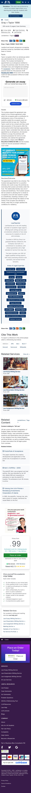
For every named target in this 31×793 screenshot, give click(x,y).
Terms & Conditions (6, 783)
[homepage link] (2, 20)
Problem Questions (7, 697)
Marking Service (8, 626)
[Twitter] (9, 747)
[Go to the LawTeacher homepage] (7, 2)
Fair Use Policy (6, 728)
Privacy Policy (4, 780)
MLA (17, 344)
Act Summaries (6, 694)
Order (18, 2)
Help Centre (5, 735)
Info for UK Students (7, 725)
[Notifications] (25, 2)
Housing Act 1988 (7, 73)
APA (12, 344)
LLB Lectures (5, 711)
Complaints (4, 732)
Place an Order (18, 657)
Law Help (4, 707)
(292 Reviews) (20, 564)
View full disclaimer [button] (14, 16)
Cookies (3, 786)
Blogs (3, 714)
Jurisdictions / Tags (23, 420)
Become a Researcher (8, 738)
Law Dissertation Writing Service (13, 621)
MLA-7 (24, 344)
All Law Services (6, 680)
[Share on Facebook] (10, 41)
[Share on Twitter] (14, 41)
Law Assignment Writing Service (13, 624)
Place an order (15, 555)
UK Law (17, 35)
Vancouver (13, 347)
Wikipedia (23, 347)
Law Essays (5, 688)
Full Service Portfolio (10, 631)
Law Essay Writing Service (11, 618)
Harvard (5, 347)
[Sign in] (28, 2)
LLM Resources (6, 704)
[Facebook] (2, 747)
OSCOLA (5, 344)
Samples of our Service (10, 629)
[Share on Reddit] (17, 41)
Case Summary (20, 30)
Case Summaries (6, 691)
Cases (7, 20)
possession (6, 69)
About (3, 722)
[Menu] (2, 2)
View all (25, 354)
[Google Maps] (16, 747)
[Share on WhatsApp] (23, 41)
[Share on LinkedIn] (20, 41)
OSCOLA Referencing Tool (9, 701)
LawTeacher (17, 32)
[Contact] (22, 2)
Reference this (6, 32)
